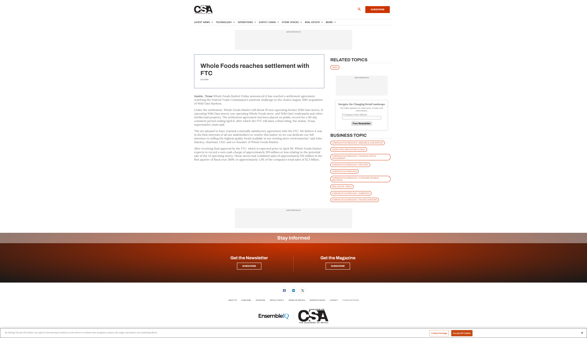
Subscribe (377, 9)
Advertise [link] (260, 300)
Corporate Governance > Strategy (350, 165)
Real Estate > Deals (342, 186)
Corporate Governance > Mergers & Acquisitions (357, 143)
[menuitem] (205, 22)
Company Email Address (354, 114)
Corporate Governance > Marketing (351, 193)
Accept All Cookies (462, 333)
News (335, 67)
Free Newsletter (362, 123)
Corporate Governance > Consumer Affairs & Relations (355, 179)
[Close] (582, 332)
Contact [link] (334, 300)
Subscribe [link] (246, 300)
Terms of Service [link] (296, 300)
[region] (293, 333)
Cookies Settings (350, 300)
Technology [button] (224, 22)
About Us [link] (232, 300)
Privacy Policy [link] (277, 300)
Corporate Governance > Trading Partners (354, 200)
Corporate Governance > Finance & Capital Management (354, 157)
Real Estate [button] (312, 22)
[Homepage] (203, 9)
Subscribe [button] (249, 266)
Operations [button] (245, 22)
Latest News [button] (202, 22)
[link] (284, 290)
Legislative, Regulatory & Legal (348, 149)
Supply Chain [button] (267, 22)
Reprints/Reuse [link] (317, 300)
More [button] (329, 22)
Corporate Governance (344, 171)
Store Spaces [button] (290, 22)
